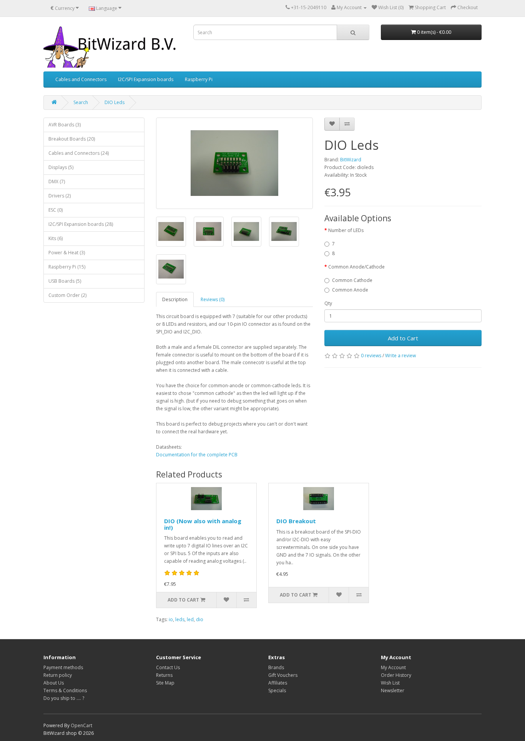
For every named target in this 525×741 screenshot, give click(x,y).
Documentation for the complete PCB (197, 454)
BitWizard (350, 159)
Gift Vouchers (282, 675)
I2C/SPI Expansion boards (145, 79)
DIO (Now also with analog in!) (202, 524)
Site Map (165, 683)
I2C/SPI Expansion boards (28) (80, 224)
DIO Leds (115, 102)
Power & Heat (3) (66, 252)
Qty (328, 303)
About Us (53, 683)
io (171, 619)
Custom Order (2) (67, 295)
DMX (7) (56, 181)
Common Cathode (352, 280)
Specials (277, 690)
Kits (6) (55, 238)
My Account (393, 667)
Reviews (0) (212, 299)
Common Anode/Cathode (356, 267)
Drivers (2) (59, 195)
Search (80, 102)
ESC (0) (55, 210)
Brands (276, 667)
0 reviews (371, 355)
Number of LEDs (346, 230)
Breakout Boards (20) (71, 139)
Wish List (390, 683)
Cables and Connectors (80, 79)
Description (175, 299)
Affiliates (277, 683)
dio (199, 619)
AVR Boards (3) (64, 124)
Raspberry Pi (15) (66, 267)
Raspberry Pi (199, 79)
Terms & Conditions (65, 690)
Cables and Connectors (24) (78, 153)
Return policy (57, 675)
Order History (396, 675)
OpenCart (81, 725)
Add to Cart (403, 338)
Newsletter (392, 690)
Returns (164, 675)
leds (179, 619)
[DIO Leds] (234, 163)
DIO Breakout (296, 521)
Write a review (400, 355)
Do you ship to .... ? (63, 698)
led (190, 619)
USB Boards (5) (64, 281)
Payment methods (63, 667)
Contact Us (168, 667)
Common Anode (350, 290)
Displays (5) (60, 167)
